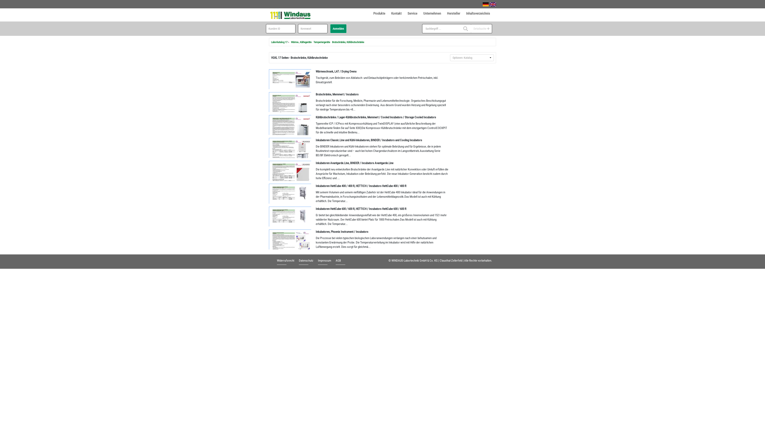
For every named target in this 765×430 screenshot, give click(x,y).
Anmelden (338, 28)
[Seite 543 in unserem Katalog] (290, 193)
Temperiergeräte (322, 42)
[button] (472, 57)
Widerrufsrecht (285, 260)
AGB (338, 260)
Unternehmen (432, 13)
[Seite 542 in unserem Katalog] (290, 148)
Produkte (379, 13)
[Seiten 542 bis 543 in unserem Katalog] (290, 171)
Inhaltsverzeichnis (478, 13)
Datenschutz (306, 260)
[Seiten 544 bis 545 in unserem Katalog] (290, 239)
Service (412, 13)
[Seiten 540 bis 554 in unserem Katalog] (290, 125)
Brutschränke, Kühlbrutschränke (348, 42)
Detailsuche (480, 28)
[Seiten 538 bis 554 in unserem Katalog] (290, 102)
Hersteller (453, 13)
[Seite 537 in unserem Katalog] (290, 79)
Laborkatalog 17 (279, 42)
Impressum (324, 260)
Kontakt (396, 13)
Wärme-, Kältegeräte (301, 42)
